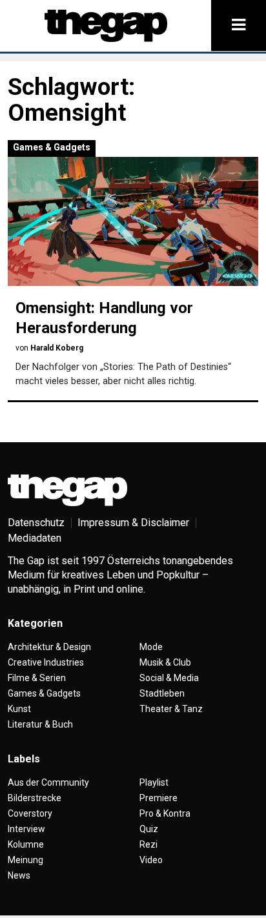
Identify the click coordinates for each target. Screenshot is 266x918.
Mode (151, 647)
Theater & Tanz (171, 709)
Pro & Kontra (164, 813)
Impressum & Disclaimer (133, 522)
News (19, 875)
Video (151, 860)
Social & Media (169, 678)
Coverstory (30, 813)
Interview (26, 829)
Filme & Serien (37, 678)
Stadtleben (162, 693)
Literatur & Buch (40, 724)
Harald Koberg (56, 347)
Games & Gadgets (51, 147)
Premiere (158, 798)
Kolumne (26, 844)
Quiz (148, 829)
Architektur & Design (49, 647)
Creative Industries (46, 662)
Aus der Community (48, 782)
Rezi (148, 844)
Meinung (25, 860)
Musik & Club (165, 662)
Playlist (154, 782)
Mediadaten (34, 538)
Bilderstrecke (34, 798)
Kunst (19, 709)
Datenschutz (36, 522)
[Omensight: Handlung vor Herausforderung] (133, 221)
